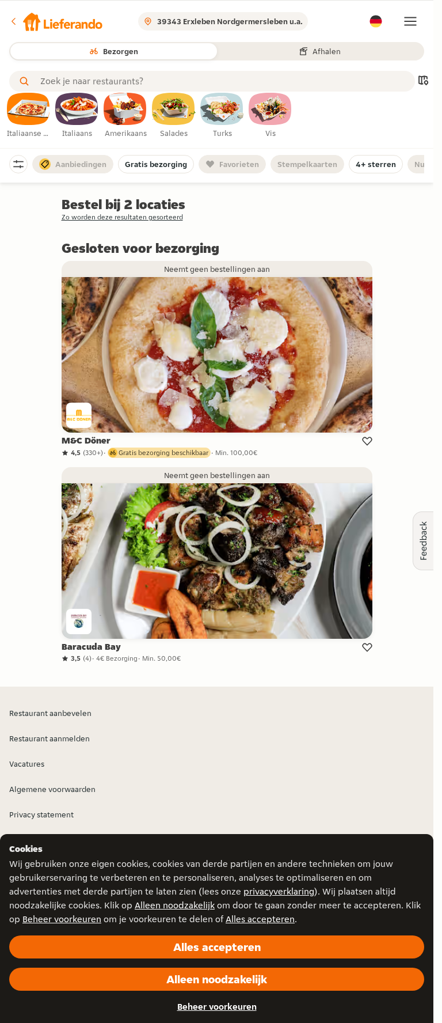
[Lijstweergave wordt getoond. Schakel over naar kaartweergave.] (423, 81)
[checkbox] (29, 116)
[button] (55, 21)
